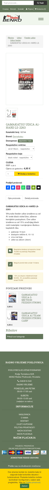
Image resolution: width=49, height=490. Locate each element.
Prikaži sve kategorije (16, 336)
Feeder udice (29, 37)
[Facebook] (8, 187)
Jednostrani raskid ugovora (24, 457)
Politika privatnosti (24, 427)
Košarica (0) (41, 9)
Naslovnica (24, 414)
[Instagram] (18, 187)
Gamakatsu (18, 136)
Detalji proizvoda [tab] (32, 198)
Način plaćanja (24, 434)
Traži (41, 3)
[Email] (38, 187)
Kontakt (21, 9)
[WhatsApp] (23, 187)
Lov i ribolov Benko (13, 19)
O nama (5, 9)
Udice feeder (15, 40)
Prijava (30, 9)
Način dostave (24, 430)
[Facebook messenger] (13, 187)
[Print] (33, 187)
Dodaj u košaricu (27, 173)
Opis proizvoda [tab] (14, 198)
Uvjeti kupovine (25, 424)
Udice (19, 37)
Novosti (13, 9)
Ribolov (11, 37)
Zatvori (24, 486)
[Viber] (28, 187)
